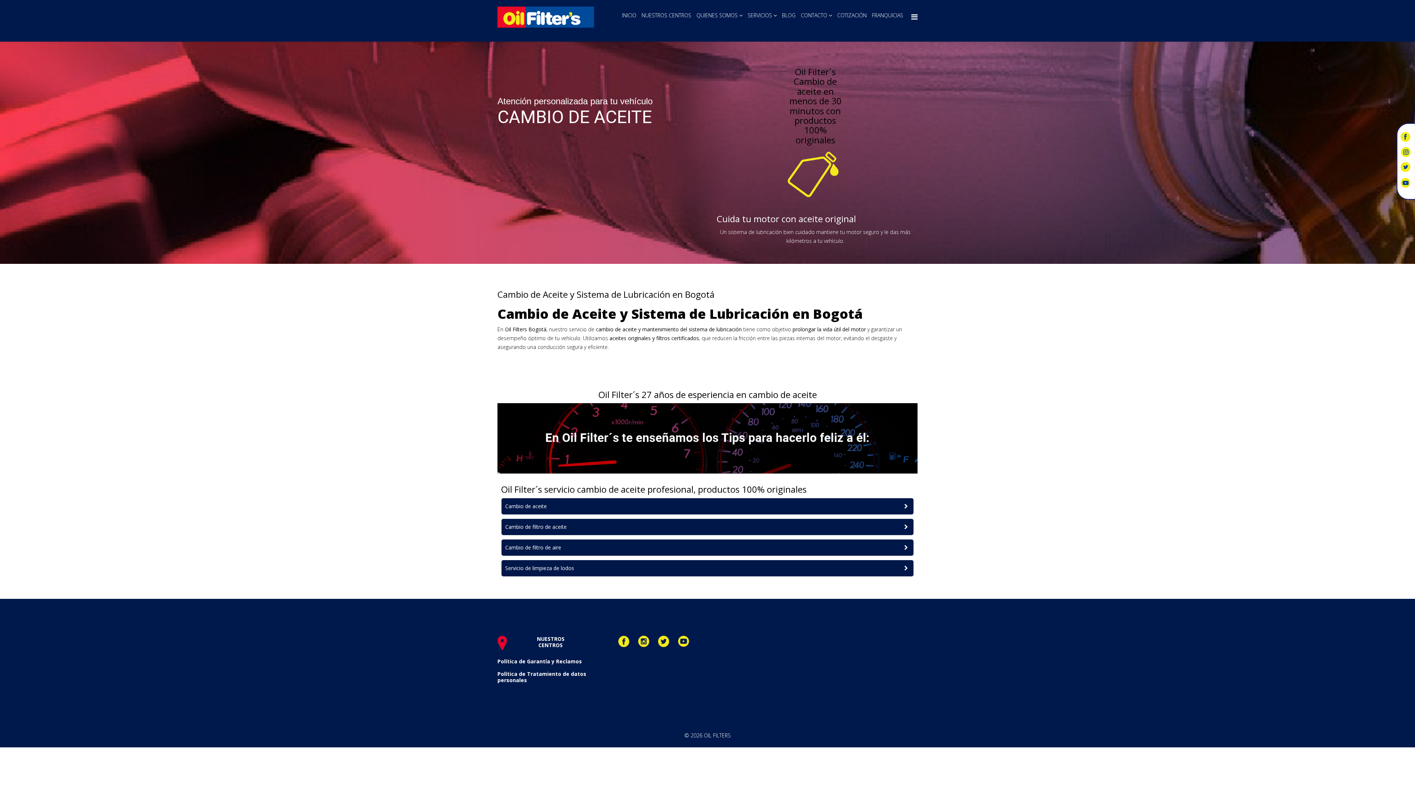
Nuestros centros (666, 15)
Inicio (629, 15)
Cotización (852, 15)
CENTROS (550, 645)
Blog (789, 15)
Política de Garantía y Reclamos (539, 661)
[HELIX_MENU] (914, 17)
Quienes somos (717, 15)
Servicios (760, 15)
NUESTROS (551, 638)
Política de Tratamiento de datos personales (541, 677)
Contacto (814, 15)
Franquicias (887, 15)
